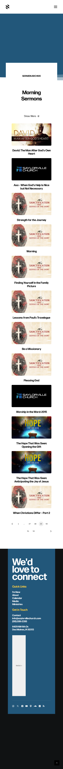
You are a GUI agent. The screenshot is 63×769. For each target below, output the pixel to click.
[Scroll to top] (56, 762)
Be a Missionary (31, 349)
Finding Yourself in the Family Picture (31, 284)
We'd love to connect (29, 568)
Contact (16, 615)
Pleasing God (31, 380)
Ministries (17, 604)
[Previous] (13, 525)
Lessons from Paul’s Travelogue (31, 317)
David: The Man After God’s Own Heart (31, 151)
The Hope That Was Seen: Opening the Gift (31, 444)
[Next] (49, 532)
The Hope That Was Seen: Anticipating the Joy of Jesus (31, 479)
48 (35, 524)
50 (47, 524)
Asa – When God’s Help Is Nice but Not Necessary (31, 186)
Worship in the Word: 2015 (31, 411)
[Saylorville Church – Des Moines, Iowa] (7, 6)
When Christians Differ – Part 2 (31, 513)
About (15, 594)
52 (34, 531)
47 (30, 524)
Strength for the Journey (31, 220)
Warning (31, 251)
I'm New (16, 591)
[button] (55, 7)
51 (28, 531)
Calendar (17, 597)
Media (15, 601)
